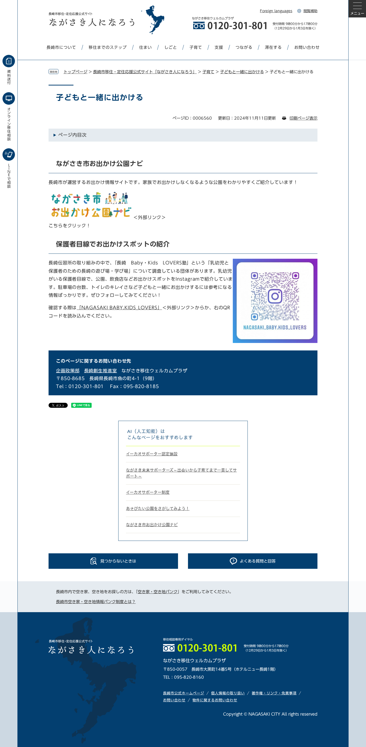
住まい (145, 47)
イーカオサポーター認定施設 (152, 454)
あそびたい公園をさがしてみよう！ (157, 508)
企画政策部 (68, 370)
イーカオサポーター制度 (148, 492)
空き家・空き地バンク (158, 592)
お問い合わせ (307, 47)
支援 (219, 47)
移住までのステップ (108, 47)
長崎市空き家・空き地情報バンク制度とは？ (96, 602)
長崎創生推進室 (100, 370)
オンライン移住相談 (9, 124)
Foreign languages (276, 11)
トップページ (75, 72)
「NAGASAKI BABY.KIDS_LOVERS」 (119, 307)
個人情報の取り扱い (228, 693)
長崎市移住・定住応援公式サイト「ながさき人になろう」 (145, 72)
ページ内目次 (72, 135)
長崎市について (61, 47)
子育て (195, 47)
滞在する (273, 47)
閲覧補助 (310, 11)
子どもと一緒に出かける (242, 72)
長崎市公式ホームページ (183, 693)
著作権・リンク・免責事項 (274, 693)
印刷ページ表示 (303, 118)
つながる (244, 47)
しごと (170, 47)
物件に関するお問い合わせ (214, 700)
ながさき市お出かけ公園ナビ (152, 525)
